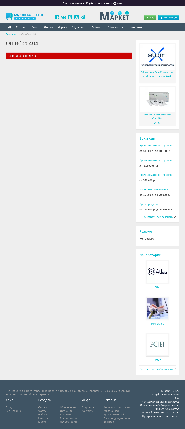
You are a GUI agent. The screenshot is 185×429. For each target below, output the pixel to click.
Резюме (145, 231)
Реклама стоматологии (117, 407)
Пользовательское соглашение (160, 401)
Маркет (62, 27)
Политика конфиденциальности (159, 405)
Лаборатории (150, 255)
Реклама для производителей (113, 412)
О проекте (88, 407)
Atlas (158, 287)
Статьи (20, 27)
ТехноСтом (157, 323)
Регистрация (170, 17)
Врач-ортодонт (148, 204)
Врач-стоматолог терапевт (156, 145)
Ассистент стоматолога (153, 189)
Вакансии (147, 138)
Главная (11, 34)
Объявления (115, 27)
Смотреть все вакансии (158, 217)
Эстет (157, 360)
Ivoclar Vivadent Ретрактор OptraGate (157, 116)
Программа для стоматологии (160, 416)
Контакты (88, 411)
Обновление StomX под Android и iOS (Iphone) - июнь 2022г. (157, 74)
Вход (151, 17)
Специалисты (68, 418)
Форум (48, 27)
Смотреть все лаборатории (156, 369)
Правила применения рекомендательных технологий (160, 410)
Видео (35, 27)
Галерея (43, 418)
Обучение (78, 27)
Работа (95, 27)
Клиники (136, 27)
